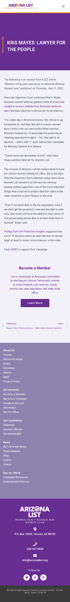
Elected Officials (12, 429)
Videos (7, 464)
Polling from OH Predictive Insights (24, 231)
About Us (9, 350)
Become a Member (14, 394)
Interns (7, 372)
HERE (13, 249)
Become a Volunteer (15, 398)
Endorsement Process (16, 481)
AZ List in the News (14, 446)
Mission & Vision (13, 359)
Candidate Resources (15, 477)
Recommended (12, 433)
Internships (9, 407)
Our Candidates (12, 420)
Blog (5, 455)
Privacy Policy (11, 381)
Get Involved (11, 389)
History (7, 354)
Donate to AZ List (13, 403)
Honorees (9, 368)
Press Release (11, 451)
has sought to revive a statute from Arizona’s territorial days (34, 106)
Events (7, 460)
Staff (6, 377)
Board (6, 363)
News (6, 442)
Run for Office (11, 412)
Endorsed (8, 425)
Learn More (35, 303)
